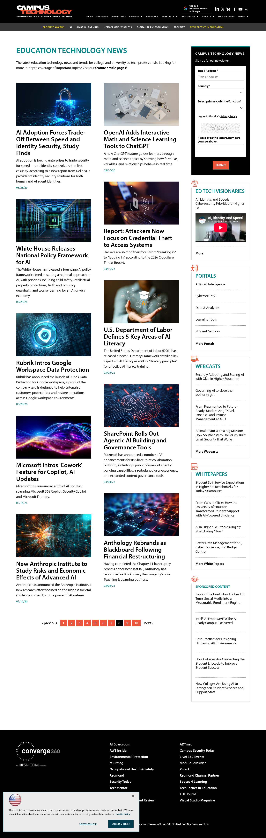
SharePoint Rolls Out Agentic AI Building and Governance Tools (135, 440)
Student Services (208, 331)
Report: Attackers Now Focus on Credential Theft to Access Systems (138, 237)
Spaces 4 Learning (193, 781)
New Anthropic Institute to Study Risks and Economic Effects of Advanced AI (51, 570)
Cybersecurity (205, 296)
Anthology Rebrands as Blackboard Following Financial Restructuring (135, 549)
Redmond (117, 775)
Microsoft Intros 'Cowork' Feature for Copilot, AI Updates (49, 471)
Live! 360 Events (192, 756)
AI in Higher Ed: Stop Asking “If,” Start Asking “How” (218, 529)
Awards (134, 16)
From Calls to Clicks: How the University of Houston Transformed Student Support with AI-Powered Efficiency (217, 508)
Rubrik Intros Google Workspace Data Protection (52, 366)
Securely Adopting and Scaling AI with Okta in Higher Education (220, 376)
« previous (49, 623)
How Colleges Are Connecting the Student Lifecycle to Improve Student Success (220, 663)
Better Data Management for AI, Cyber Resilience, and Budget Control (219, 547)
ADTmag (186, 744)
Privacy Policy (228, 116)
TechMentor (118, 788)
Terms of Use (156, 824)
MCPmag (116, 763)
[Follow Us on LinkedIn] (217, 9)
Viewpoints (118, 16)
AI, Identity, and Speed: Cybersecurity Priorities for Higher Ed (220, 203)
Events (206, 16)
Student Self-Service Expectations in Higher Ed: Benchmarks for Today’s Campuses (220, 486)
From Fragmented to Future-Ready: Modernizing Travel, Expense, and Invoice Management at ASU (217, 412)
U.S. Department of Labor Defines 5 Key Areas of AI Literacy (138, 336)
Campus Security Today (197, 750)
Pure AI (185, 769)
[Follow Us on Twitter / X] (222, 9)
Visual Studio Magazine (197, 800)
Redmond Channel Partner (199, 775)
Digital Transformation (153, 27)
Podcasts (168, 16)
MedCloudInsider (193, 763)
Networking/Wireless (118, 27)
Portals (206, 275)
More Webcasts (207, 451)
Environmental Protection (129, 756)
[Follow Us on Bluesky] (228, 9)
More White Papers (210, 563)
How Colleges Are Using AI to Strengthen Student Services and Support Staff (220, 688)
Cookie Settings (88, 823)
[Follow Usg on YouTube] (240, 9)
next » (148, 623)
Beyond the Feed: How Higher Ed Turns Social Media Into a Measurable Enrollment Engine (220, 598)
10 (136, 623)
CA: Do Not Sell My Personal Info (187, 824)
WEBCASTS (208, 366)
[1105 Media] (39, 786)
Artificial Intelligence (210, 284)
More (241, 16)
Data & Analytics (207, 307)
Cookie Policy (123, 813)
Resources (188, 16)
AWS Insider (119, 750)
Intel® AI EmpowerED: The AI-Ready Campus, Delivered (217, 621)
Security (179, 27)
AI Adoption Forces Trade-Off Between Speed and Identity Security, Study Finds (50, 142)
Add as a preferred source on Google (198, 8)
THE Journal (188, 794)
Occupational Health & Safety (132, 769)
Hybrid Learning (88, 27)
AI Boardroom (120, 744)
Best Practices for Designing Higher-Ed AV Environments (216, 641)
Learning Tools (206, 319)
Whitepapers (211, 473)
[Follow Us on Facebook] (234, 9)
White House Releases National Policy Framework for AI (52, 255)
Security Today (120, 781)
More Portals (205, 343)
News (89, 16)
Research (152, 16)
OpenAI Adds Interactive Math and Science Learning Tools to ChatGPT (140, 139)
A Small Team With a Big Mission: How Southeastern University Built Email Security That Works (221, 434)
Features (102, 16)
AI (71, 27)
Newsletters (226, 16)
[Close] (133, 796)
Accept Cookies (121, 823)
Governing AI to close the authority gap (214, 392)
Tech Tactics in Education (198, 788)
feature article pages (110, 68)
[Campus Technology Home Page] (44, 11)
